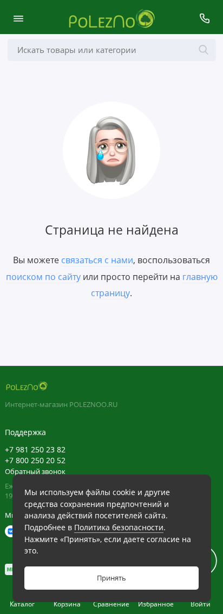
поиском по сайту (43, 277)
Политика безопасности (118, 527)
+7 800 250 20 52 (35, 460)
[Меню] (18, 18)
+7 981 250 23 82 (35, 450)
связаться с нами (97, 260)
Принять (111, 578)
